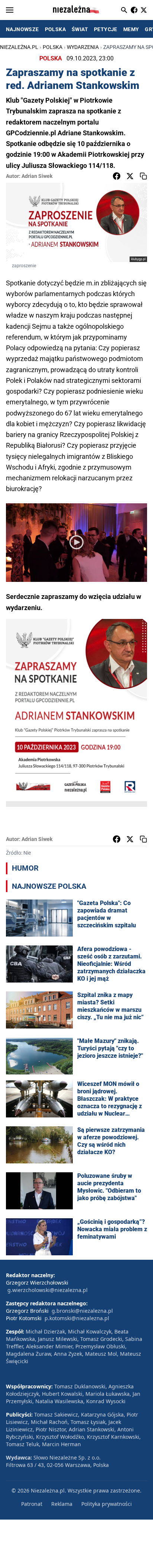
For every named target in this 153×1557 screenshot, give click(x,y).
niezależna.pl (19, 47)
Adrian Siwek (37, 176)
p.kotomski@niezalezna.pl (77, 1318)
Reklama (61, 1503)
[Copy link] (143, 176)
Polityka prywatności (106, 1503)
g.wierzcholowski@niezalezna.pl (47, 1289)
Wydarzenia (83, 47)
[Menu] (9, 10)
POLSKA (55, 29)
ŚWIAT (80, 29)
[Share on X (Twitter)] (130, 176)
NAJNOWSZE (22, 29)
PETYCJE (105, 29)
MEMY (131, 29)
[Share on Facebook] (116, 176)
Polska (52, 47)
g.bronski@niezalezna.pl (82, 1310)
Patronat (31, 1503)
